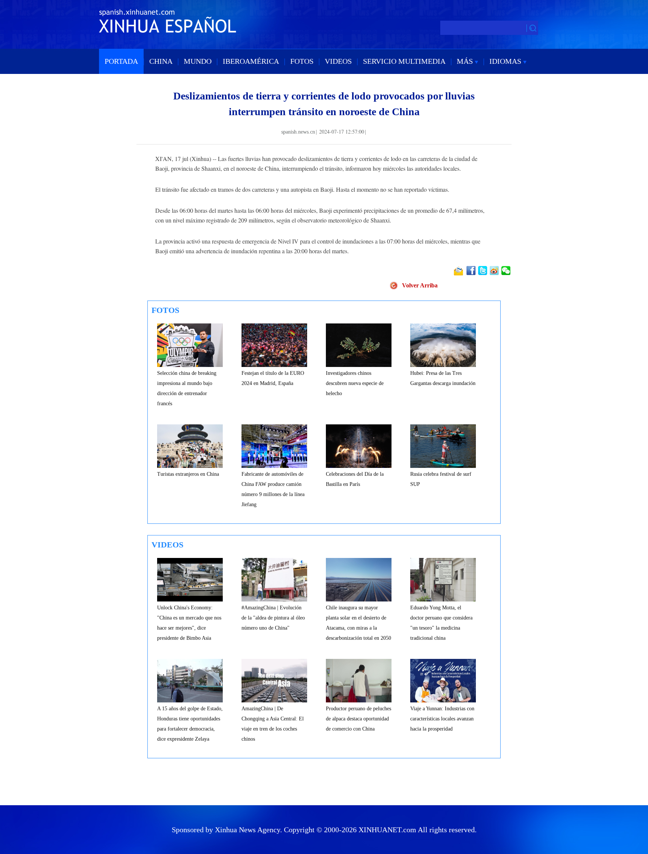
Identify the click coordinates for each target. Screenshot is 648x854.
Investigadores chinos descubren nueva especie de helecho (355, 383)
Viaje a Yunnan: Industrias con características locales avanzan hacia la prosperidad (442, 719)
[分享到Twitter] (483, 270)
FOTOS (302, 61)
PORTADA (121, 61)
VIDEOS (338, 61)
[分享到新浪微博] (495, 270)
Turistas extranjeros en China (188, 474)
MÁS (466, 61)
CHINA (160, 61)
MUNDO (198, 61)
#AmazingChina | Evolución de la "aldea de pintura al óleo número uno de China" (273, 618)
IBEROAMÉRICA (251, 61)
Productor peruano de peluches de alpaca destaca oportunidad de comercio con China (358, 719)
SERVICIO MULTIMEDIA (404, 61)
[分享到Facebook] (471, 270)
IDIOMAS (506, 61)
